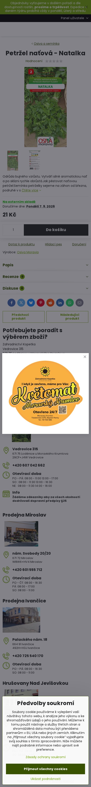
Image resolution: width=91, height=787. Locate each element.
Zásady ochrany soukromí (46, 757)
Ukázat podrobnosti (46, 779)
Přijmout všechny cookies (45, 769)
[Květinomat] (45, 427)
